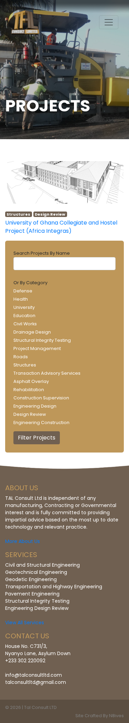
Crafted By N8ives (104, 716)
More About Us (22, 541)
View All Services (24, 622)
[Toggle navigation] (108, 22)
